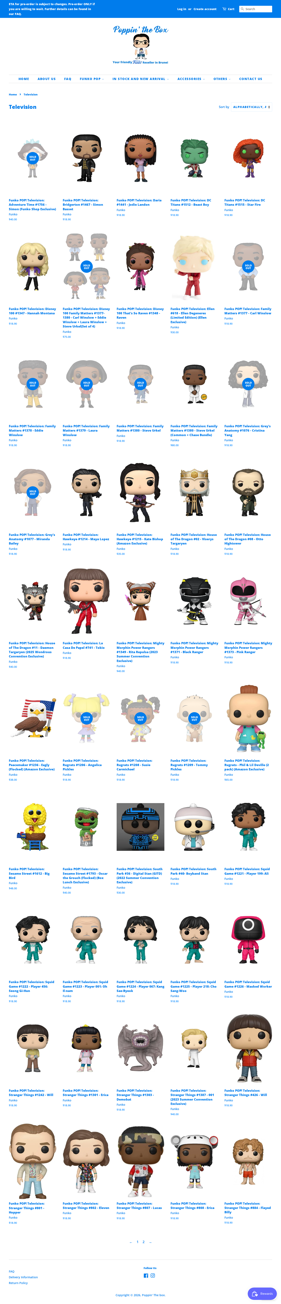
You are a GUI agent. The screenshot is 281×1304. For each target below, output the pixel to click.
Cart (231, 9)
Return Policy (18, 1283)
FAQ (68, 79)
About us (47, 79)
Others (221, 79)
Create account (205, 9)
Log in (181, 9)
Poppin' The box (153, 1295)
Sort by (224, 107)
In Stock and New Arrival (140, 79)
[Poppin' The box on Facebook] (146, 1276)
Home (24, 79)
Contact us (250, 79)
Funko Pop (91, 79)
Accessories (190, 79)
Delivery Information (23, 1277)
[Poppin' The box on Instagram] (152, 1276)
